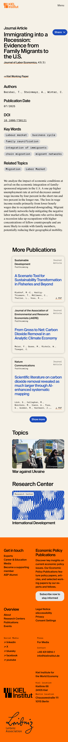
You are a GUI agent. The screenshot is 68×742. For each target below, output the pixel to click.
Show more (38, 419)
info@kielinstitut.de (48, 655)
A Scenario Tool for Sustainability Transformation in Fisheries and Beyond (38, 280)
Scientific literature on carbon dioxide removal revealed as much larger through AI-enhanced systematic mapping (38, 385)
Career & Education (15, 559)
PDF (60, 298)
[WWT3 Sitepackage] (16, 5)
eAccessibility (44, 613)
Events (8, 626)
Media (7, 563)
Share (58, 32)
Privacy (40, 616)
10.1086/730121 (15, 120)
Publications (11, 622)
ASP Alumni (11, 574)
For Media (43, 642)
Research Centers (14, 618)
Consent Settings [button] (46, 620)
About (7, 614)
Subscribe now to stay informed (50, 596)
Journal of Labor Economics (20, 62)
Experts (8, 556)
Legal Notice (43, 609)
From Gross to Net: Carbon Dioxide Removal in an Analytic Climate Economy (36, 334)
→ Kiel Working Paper (16, 76)
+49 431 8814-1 (46, 652)
